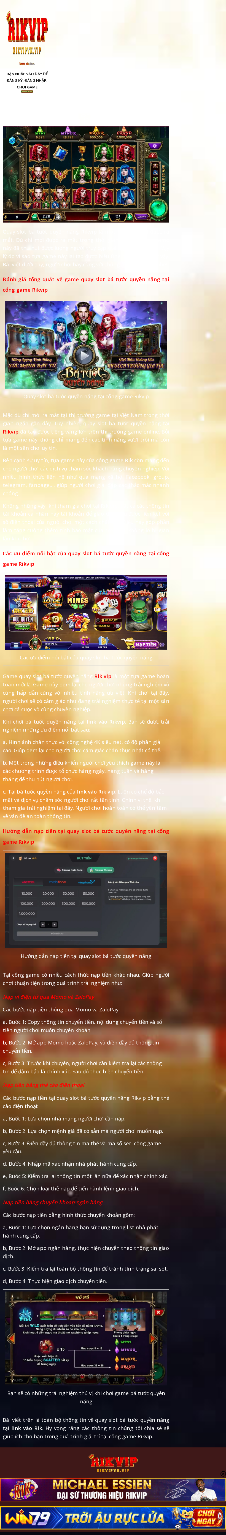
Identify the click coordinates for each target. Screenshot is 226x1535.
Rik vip (103, 676)
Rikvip (10, 431)
